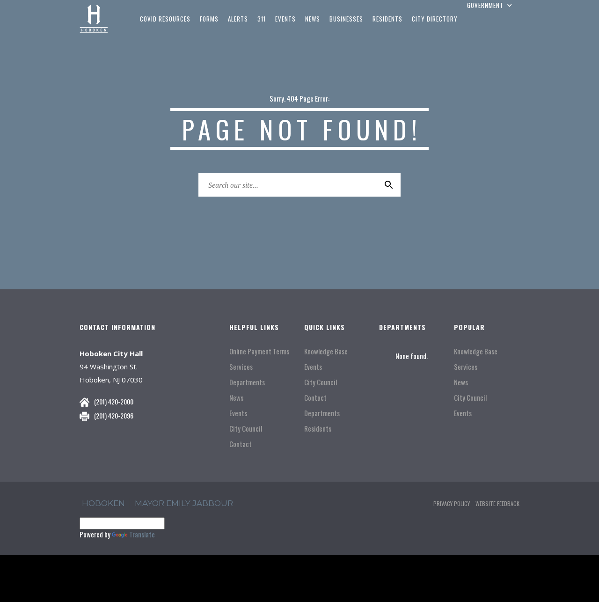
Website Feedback (497, 503)
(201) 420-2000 (113, 401)
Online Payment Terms (259, 351)
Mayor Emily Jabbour (184, 503)
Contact (240, 444)
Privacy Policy (451, 503)
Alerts (238, 18)
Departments (247, 382)
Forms (209, 18)
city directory (435, 18)
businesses (346, 18)
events (285, 18)
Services (241, 367)
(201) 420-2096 (113, 415)
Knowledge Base (326, 351)
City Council (245, 428)
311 (261, 18)
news (312, 18)
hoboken (103, 503)
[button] (490, 5)
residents (387, 18)
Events (238, 413)
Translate (142, 534)
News (236, 398)
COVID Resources (165, 18)
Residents (317, 428)
